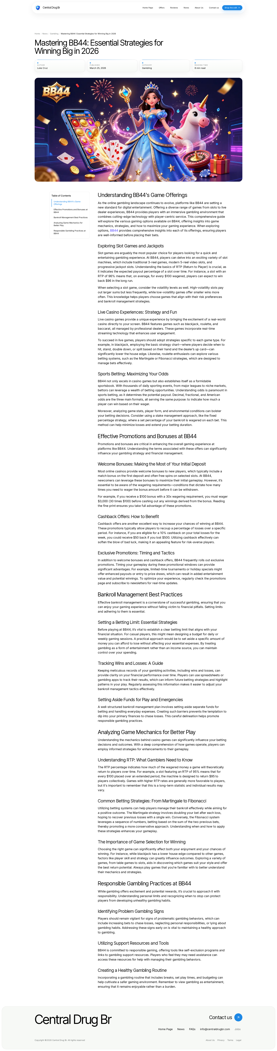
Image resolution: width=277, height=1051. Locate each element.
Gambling (54, 34)
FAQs (192, 1029)
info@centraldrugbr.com (215, 1029)
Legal (238, 1040)
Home (37, 34)
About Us (210, 1040)
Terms (230, 1040)
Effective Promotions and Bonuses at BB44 (71, 210)
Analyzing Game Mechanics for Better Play (68, 224)
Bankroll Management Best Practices (71, 217)
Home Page (165, 1029)
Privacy (220, 1040)
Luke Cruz (42, 68)
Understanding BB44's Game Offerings (67, 202)
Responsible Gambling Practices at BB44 (70, 232)
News (45, 34)
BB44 (114, 230)
